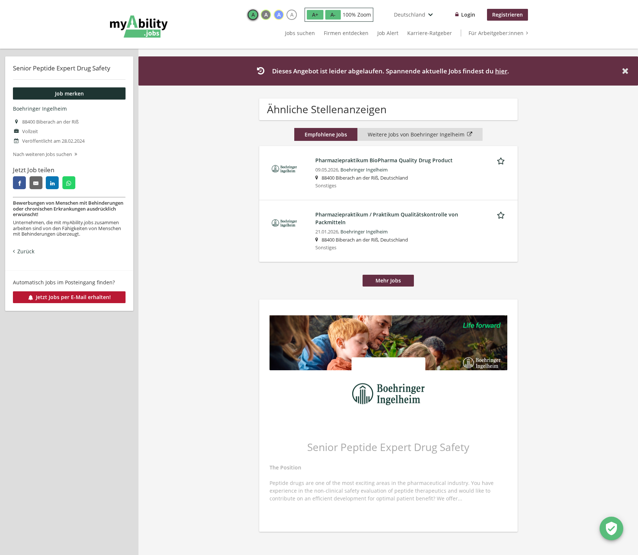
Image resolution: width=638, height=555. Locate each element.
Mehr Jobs (388, 280)
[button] (626, 71)
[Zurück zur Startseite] (139, 26)
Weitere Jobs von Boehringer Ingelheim (416, 134)
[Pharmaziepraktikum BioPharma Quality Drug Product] (284, 168)
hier (501, 71)
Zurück (25, 251)
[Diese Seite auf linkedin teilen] (52, 182)
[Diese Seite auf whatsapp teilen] (68, 182)
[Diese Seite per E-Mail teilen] (36, 182)
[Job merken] (502, 160)
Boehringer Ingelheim (40, 108)
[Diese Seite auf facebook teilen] (19, 182)
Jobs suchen (300, 33)
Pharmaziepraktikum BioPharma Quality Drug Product (384, 160)
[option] (253, 15)
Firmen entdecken (346, 33)
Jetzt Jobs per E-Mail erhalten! (73, 297)
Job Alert (387, 33)
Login (468, 14)
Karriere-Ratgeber (429, 33)
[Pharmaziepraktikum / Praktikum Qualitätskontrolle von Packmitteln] (284, 222)
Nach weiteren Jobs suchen (42, 154)
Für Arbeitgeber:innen (496, 33)
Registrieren (507, 14)
